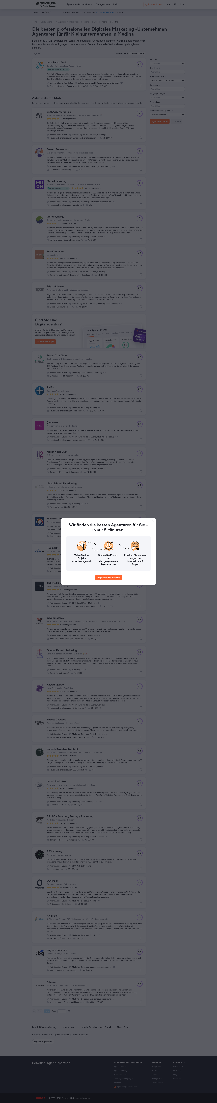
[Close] (153, 521)
